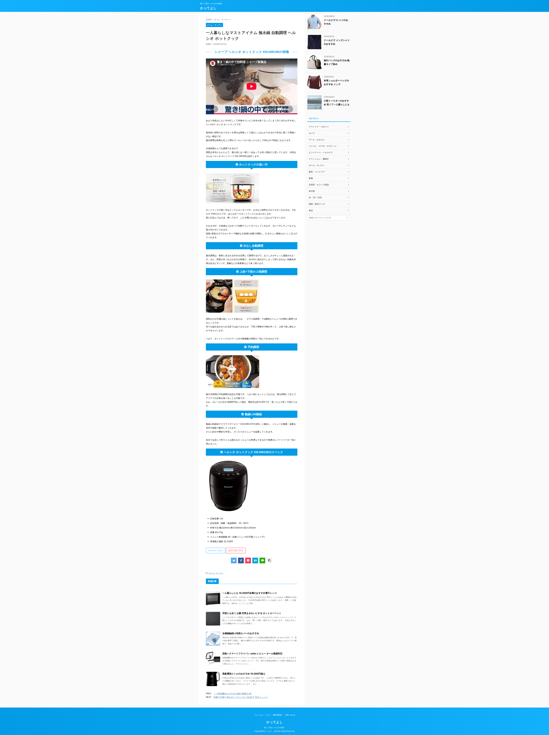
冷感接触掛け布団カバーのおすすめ (240, 633)
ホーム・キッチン (216, 573)
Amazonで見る (215, 550)
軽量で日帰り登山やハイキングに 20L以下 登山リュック (241, 697)
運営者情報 (277, 715)
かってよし (208, 8)
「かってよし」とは (261, 715)
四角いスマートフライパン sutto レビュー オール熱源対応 (252, 653)
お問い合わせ (290, 715)
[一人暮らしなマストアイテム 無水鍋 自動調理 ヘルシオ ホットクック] (255, 560)
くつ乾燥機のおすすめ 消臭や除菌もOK (233, 693)
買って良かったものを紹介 (274, 727)
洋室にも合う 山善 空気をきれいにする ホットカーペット (251, 613)
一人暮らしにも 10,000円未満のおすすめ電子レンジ (249, 593)
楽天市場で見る (235, 550)
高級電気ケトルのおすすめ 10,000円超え (243, 673)
